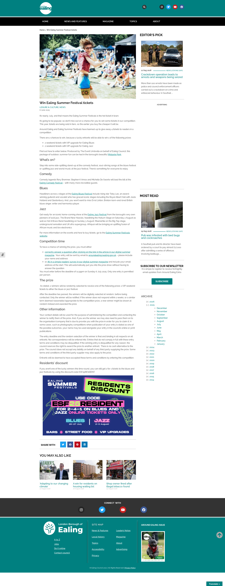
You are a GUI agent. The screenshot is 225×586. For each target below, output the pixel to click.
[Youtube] (175, 7)
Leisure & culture (49, 107)
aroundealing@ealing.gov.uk (102, 255)
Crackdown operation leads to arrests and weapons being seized (162, 76)
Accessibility (98, 549)
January (161, 344)
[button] (144, 7)
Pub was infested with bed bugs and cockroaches (160, 236)
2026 (151, 301)
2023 (151, 350)
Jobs (56, 544)
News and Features (75, 21)
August (160, 321)
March (160, 337)
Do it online (59, 548)
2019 (151, 363)
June (159, 327)
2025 (152, 305)
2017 (151, 370)
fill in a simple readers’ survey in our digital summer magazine (77, 262)
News (62, 107)
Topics (133, 21)
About (156, 21)
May (159, 331)
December (162, 308)
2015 (151, 376)
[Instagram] (162, 7)
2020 (151, 360)
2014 (151, 380)
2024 (151, 347)
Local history (98, 537)
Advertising (121, 549)
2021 (151, 357)
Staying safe (177, 70)
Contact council (62, 553)
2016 (151, 373)
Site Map (97, 524)
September (162, 318)
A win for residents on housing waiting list (85, 485)
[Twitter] (168, 7)
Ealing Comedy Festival (51, 183)
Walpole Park (114, 154)
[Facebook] (181, 7)
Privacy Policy (130, 568)
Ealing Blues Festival (82, 194)
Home (45, 21)
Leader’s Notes (123, 530)
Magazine (108, 21)
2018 (151, 367)
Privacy (95, 555)
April (159, 334)
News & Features (100, 530)
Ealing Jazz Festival (97, 214)
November (162, 311)
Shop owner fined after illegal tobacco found (119, 485)
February (161, 340)
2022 (151, 354)
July (159, 324)
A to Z (57, 539)
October (161, 314)
